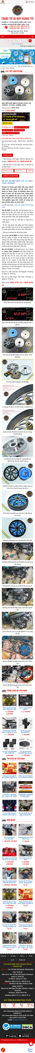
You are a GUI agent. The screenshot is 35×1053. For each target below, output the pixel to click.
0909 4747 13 (13, 161)
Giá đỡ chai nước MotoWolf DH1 (26, 731)
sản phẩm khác (12, 66)
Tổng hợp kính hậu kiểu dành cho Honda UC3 (9, 881)
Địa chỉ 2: (6, 983)
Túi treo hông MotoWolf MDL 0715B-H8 (9, 752)
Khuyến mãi (22, 960)
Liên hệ (12, 960)
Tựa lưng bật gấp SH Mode (25, 858)
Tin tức (31, 956)
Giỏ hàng (31, 2)
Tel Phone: (12, 979)
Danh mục (2, 2)
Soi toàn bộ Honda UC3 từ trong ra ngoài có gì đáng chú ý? (9, 926)
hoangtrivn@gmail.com (19, 1020)
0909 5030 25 (26, 161)
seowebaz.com (12, 1040)
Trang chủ (3, 66)
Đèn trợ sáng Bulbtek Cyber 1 (25, 708)
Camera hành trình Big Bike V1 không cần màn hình (9, 732)
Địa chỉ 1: (4, 969)
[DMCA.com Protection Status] (27, 1026)
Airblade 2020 (19, 130)
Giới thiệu (13, 956)
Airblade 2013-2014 (22, 127)
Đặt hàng (8, 123)
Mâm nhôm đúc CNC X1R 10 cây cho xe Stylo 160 (9, 858)
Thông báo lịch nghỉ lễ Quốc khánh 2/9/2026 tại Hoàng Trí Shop (9, 777)
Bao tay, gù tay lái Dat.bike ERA (9, 838)
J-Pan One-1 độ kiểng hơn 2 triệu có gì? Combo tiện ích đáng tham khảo (9, 796)
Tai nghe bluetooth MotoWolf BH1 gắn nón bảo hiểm (25, 753)
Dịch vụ (22, 956)
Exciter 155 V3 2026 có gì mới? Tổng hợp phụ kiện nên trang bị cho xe (25, 882)
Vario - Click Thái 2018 (10, 133)
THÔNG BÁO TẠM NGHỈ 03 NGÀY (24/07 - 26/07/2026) (25, 796)
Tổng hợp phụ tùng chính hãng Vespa (25, 838)
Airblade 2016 (7, 130)
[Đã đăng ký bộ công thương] (12, 1026)
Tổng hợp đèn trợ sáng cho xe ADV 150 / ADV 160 (9, 709)
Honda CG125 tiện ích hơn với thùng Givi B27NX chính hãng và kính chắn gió (25, 815)
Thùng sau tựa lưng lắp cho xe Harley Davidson (25, 776)
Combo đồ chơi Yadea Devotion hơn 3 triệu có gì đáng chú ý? (9, 947)
